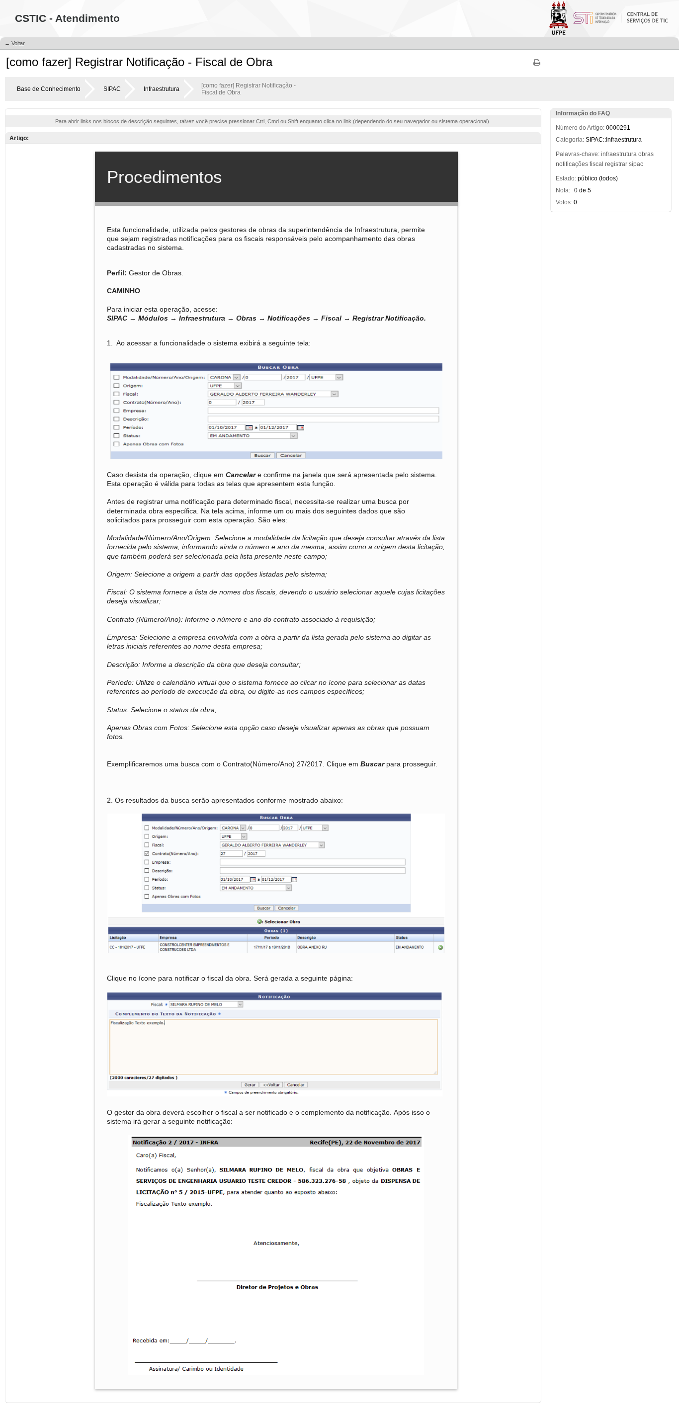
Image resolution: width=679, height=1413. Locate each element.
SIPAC (112, 88)
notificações (572, 164)
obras (646, 154)
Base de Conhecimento (49, 88)
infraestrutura (619, 154)
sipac (636, 164)
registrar (616, 164)
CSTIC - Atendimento (67, 18)
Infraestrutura (161, 88)
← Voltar (14, 43)
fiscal (596, 164)
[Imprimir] (536, 66)
